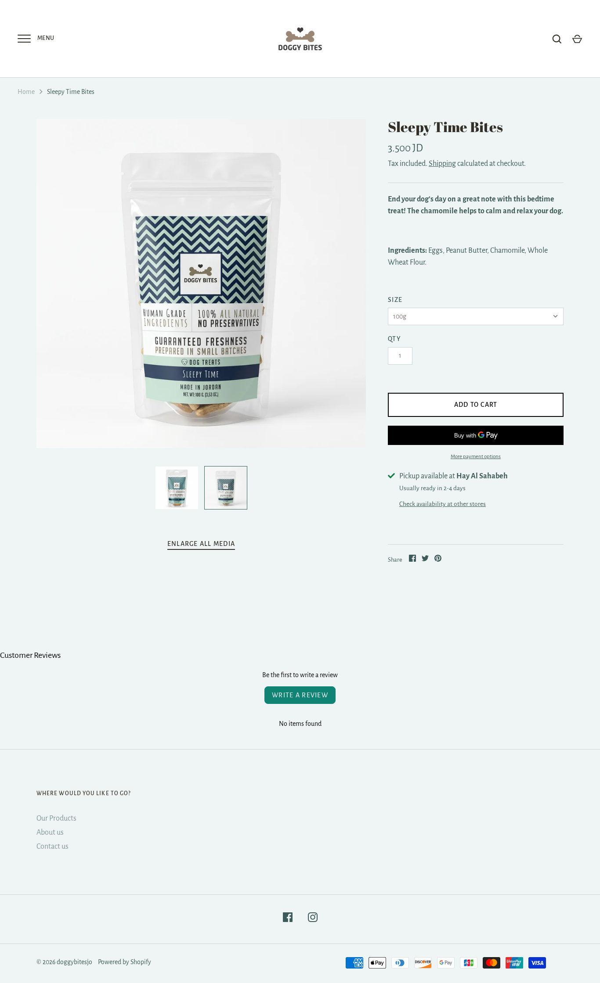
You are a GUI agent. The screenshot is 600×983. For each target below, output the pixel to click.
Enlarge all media (201, 543)
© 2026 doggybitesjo (64, 961)
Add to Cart (476, 404)
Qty (394, 338)
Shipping (442, 164)
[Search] (557, 39)
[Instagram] (313, 919)
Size (395, 299)
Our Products (56, 818)
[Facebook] (288, 919)
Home (26, 91)
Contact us (52, 846)
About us (50, 832)
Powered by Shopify (124, 961)
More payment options (476, 456)
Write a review (300, 695)
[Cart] (577, 39)
